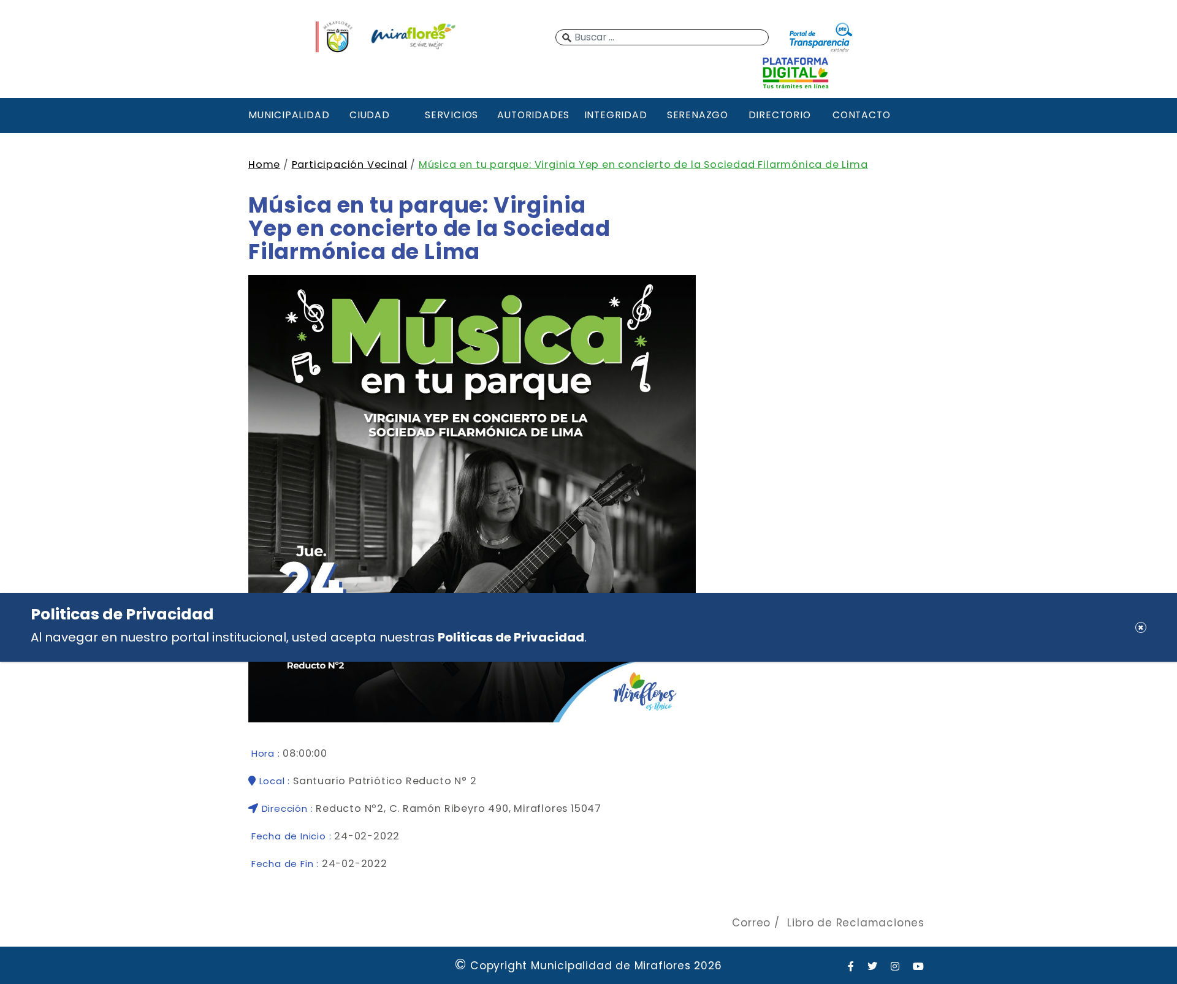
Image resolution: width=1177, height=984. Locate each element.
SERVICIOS (451, 114)
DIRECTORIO (779, 114)
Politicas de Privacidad (511, 637)
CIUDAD (369, 114)
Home (264, 164)
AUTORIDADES (533, 114)
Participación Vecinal (350, 164)
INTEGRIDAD (615, 114)
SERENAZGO (697, 114)
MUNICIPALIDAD (287, 114)
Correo (751, 922)
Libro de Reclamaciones (855, 922)
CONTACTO (861, 114)
